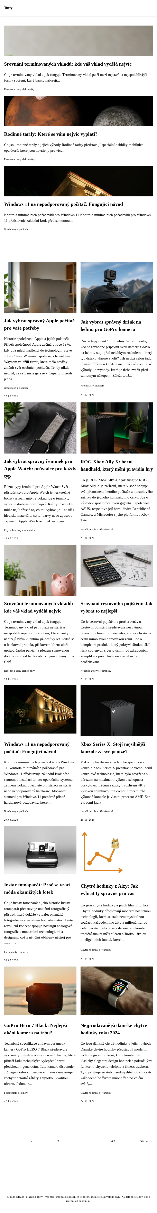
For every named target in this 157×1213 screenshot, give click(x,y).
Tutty (8, 8)
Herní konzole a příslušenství (97, 529)
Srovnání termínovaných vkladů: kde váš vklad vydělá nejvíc (68, 64)
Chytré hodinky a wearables (19, 530)
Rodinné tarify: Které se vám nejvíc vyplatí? (51, 134)
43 (113, 1141)
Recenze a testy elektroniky (19, 89)
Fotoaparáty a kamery (92, 385)
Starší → (146, 1141)
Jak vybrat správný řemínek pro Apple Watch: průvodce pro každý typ (40, 469)
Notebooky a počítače (16, 229)
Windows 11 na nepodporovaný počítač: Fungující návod (63, 204)
